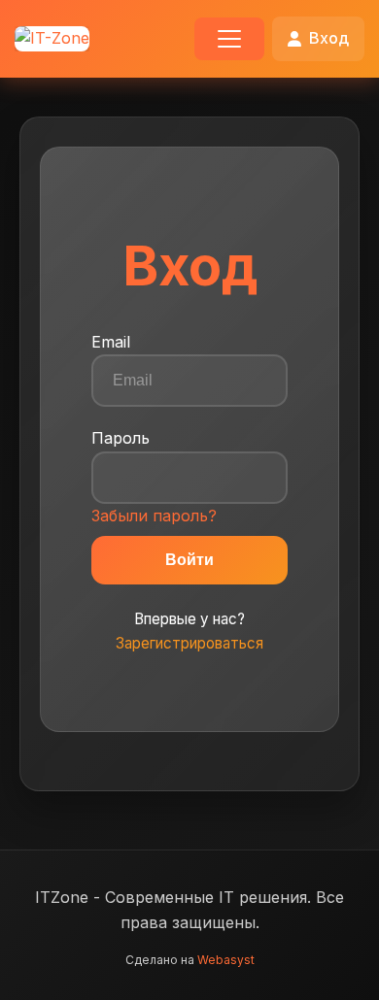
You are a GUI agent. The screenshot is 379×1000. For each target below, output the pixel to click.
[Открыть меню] (229, 38)
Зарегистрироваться (189, 643)
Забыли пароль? (154, 515)
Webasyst (226, 959)
